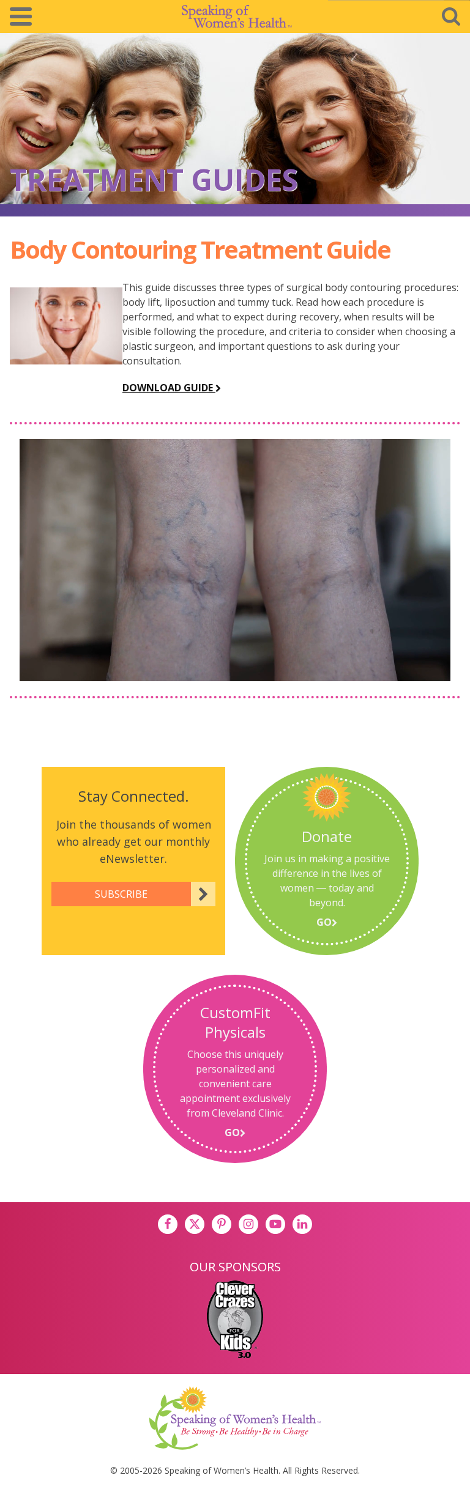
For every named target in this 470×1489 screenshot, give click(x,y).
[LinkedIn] (302, 1224)
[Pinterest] (221, 1224)
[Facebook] (167, 1224)
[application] (235, 560)
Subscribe (121, 894)
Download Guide (168, 387)
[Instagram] (248, 1224)
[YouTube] (275, 1224)
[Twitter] (194, 1224)
